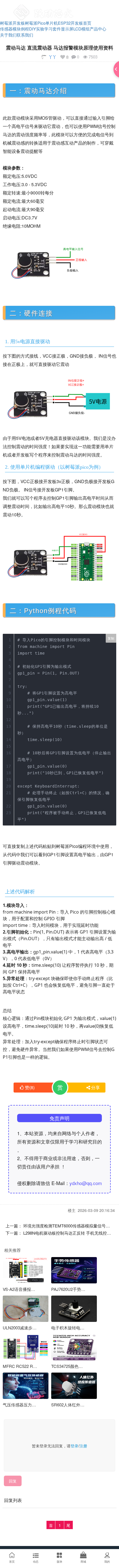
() (30, 1087)
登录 (74, 1445)
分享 (95, 1087)
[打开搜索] (98, 7)
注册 (83, 1445)
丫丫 (52, 57)
